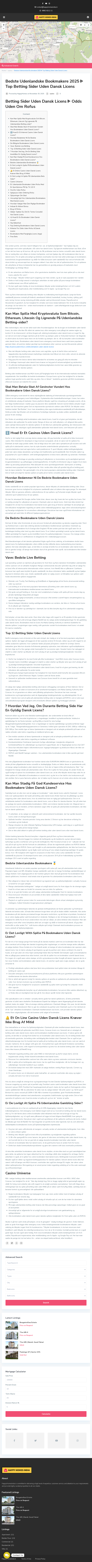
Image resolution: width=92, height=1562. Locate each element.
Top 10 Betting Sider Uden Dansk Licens (25, 149)
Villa (3, 1549)
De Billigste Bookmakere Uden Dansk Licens (27, 143)
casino (52, 94)
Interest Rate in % (12, 1403)
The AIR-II (24, 1332)
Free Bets (14, 236)
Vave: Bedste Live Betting (20, 146)
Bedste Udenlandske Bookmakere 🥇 (24, 162)
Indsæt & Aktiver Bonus (19, 206)
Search (46, 1302)
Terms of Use (26, 1559)
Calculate (46, 1414)
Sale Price (9, 1376)
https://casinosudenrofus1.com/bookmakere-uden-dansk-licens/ (29, 347)
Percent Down (11, 1385)
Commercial (6, 1542)
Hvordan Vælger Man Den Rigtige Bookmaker (27, 204)
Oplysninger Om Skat (18, 195)
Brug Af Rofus (15, 209)
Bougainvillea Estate (28, 1322)
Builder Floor (6, 1538)
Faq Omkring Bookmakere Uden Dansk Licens (27, 226)
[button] (6, 1555)
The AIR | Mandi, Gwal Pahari (32, 1342)
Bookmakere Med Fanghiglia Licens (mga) (26, 234)
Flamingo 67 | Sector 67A (30, 1352)
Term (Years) (10, 1394)
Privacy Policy (40, 1559)
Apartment (6, 1535)
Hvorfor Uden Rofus (18, 190)
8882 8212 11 (47, 11)
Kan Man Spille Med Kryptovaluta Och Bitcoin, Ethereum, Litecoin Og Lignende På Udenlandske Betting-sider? (27, 121)
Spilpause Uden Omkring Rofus (22, 193)
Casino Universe (16, 182)
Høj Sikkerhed (15, 223)
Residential (6, 1545)
